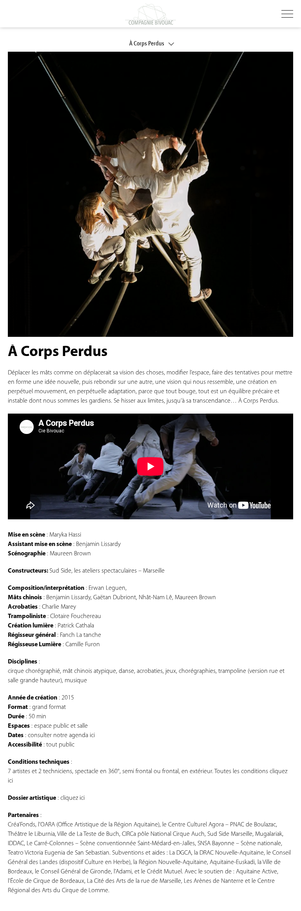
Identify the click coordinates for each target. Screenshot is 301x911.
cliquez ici (72, 798)
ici (92, 735)
